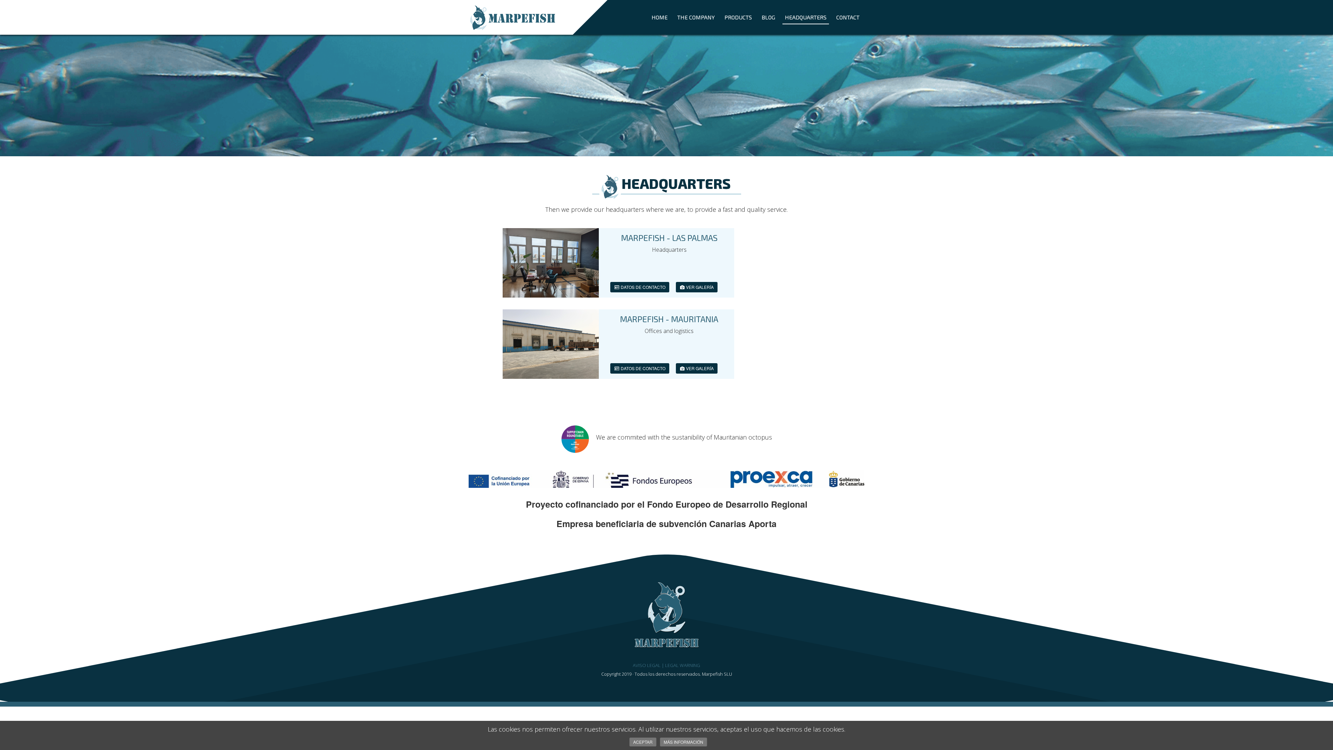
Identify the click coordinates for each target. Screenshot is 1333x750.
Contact (848, 17)
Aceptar (643, 742)
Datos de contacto (642, 287)
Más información (683, 742)
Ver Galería (699, 287)
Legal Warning (682, 665)
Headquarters (806, 17)
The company (696, 17)
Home (660, 17)
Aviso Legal (647, 665)
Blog (768, 17)
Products (738, 17)
